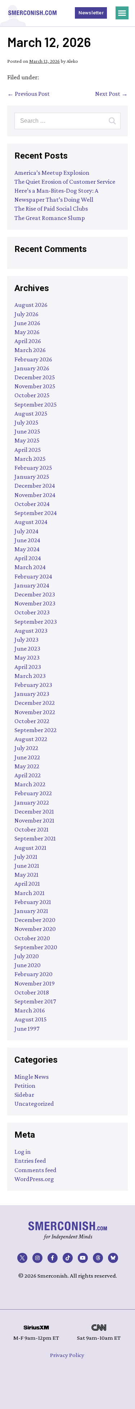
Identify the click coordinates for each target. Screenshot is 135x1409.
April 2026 (27, 341)
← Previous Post (28, 93)
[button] (122, 12)
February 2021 (32, 901)
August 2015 (30, 1019)
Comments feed (35, 1170)
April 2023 (27, 666)
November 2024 (34, 494)
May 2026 (27, 332)
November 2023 (34, 603)
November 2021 (34, 820)
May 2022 (26, 766)
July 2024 (26, 531)
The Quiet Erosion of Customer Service (64, 181)
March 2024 (30, 567)
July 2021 (25, 856)
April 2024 (27, 558)
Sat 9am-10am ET (99, 1337)
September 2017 (35, 1001)
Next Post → (111, 93)
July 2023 (26, 639)
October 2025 (32, 395)
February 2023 (33, 684)
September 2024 (35, 512)
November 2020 (35, 928)
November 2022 (34, 712)
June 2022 (27, 757)
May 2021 (26, 874)
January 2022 (31, 802)
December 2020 (34, 919)
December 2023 (34, 594)
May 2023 (27, 657)
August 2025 (31, 413)
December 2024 (34, 485)
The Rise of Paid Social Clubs (51, 208)
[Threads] (98, 1258)
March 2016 (29, 1010)
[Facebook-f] (53, 1258)
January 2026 (31, 368)
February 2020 (33, 974)
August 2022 (30, 739)
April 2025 (27, 449)
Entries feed (30, 1160)
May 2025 (27, 440)
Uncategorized (34, 1103)
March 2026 (30, 350)
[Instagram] (37, 1258)
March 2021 (29, 893)
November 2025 (34, 386)
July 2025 (26, 422)
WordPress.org (34, 1179)
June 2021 (26, 865)
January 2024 (31, 585)
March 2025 (30, 458)
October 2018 (31, 992)
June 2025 (27, 431)
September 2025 (35, 404)
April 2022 (27, 775)
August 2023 (31, 630)
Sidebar (24, 1094)
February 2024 (33, 576)
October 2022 (31, 721)
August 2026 (31, 304)
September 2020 (35, 947)
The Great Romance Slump (49, 217)
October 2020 (32, 938)
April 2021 (27, 883)
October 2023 (32, 612)
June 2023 (27, 648)
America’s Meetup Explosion (51, 172)
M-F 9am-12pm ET (36, 1337)
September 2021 (35, 838)
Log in (22, 1151)
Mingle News (31, 1076)
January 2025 (31, 476)
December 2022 (34, 702)
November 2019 (34, 983)
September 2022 (35, 730)
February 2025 (33, 467)
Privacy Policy (67, 1355)
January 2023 (31, 693)
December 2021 (34, 811)
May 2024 (27, 549)
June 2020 (27, 965)
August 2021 (30, 847)
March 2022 (29, 784)
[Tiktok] (68, 1258)
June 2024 (27, 540)
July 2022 (26, 748)
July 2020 (26, 956)
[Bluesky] (113, 1258)
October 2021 (31, 829)
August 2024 (31, 521)
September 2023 (35, 621)
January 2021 (31, 910)
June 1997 (26, 1028)
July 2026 (26, 314)
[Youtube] (83, 1258)
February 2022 (33, 793)
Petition (24, 1085)
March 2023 (30, 675)
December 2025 (34, 377)
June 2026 (27, 323)
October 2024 (32, 503)
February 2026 (33, 359)
